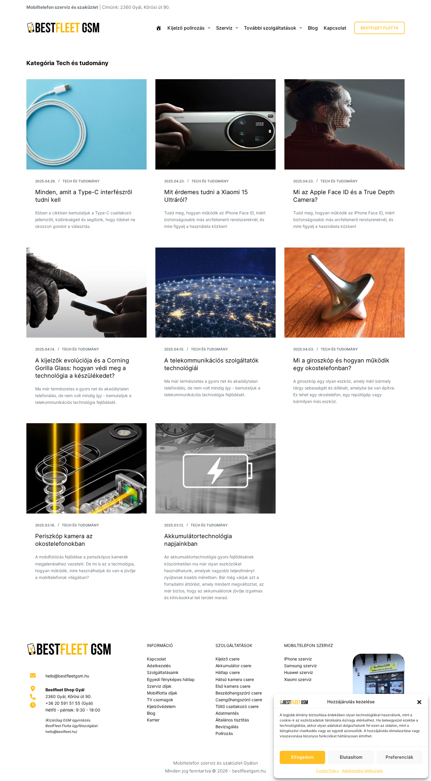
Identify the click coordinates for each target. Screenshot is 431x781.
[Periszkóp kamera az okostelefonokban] (86, 468)
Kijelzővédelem (161, 706)
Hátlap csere (228, 672)
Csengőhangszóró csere (239, 699)
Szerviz (224, 28)
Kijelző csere (228, 658)
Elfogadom (302, 757)
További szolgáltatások (270, 28)
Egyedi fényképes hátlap (171, 679)
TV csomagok (160, 699)
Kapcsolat (335, 28)
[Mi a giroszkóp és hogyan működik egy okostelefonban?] (344, 293)
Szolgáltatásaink (163, 672)
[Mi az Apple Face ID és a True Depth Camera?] (344, 124)
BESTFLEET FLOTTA (379, 28)
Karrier (153, 719)
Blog (313, 28)
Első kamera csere (233, 686)
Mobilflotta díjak (162, 692)
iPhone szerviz (298, 658)
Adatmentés (227, 713)
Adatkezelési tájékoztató (362, 770)
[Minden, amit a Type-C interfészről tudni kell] (86, 124)
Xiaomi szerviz (298, 679)
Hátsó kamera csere (235, 679)
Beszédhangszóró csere (239, 692)
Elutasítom (351, 757)
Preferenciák (399, 757)
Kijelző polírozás (186, 28)
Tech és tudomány (80, 181)
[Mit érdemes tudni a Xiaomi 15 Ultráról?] (215, 124)
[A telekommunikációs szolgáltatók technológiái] (215, 293)
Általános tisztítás (232, 719)
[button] (419, 702)
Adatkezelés (159, 665)
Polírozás (224, 733)
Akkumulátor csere (233, 665)
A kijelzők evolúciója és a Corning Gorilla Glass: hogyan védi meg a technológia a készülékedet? (82, 368)
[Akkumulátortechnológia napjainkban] (215, 468)
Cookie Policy (327, 770)
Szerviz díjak (159, 686)
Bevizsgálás (227, 726)
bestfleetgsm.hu (249, 771)
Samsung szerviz (300, 665)
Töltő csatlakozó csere (237, 706)
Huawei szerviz (298, 672)
